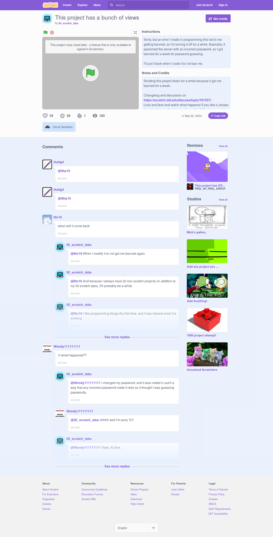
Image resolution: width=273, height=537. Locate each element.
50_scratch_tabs (68, 23)
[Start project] (45, 32)
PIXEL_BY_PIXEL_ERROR (210, 188)
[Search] (112, 5)
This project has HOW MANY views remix (211, 185)
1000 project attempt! (201, 335)
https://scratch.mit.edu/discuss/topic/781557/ (177, 100)
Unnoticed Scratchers (202, 370)
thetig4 (59, 162)
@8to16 (76, 253)
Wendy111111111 (67, 346)
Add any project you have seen (203, 266)
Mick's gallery (196, 232)
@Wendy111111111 (86, 382)
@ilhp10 (64, 170)
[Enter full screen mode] (135, 32)
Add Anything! (197, 301)
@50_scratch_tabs (85, 420)
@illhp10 (64, 198)
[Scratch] (50, 5)
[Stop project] (52, 32)
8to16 (58, 217)
